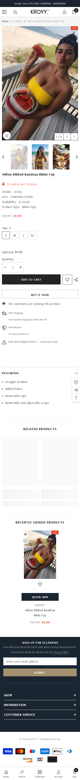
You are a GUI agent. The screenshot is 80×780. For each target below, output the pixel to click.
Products (18, 21)
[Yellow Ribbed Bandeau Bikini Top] (40, 554)
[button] (67, 136)
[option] (40, 83)
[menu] (4, 12)
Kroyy (18, 192)
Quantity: (8, 259)
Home (5, 21)
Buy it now (40, 295)
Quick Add (40, 597)
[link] (20, 496)
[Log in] (65, 12)
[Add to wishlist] (67, 279)
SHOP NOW (59, 3)
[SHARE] (75, 279)
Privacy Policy (61, 652)
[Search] (15, 12)
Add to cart (31, 279)
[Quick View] (25, 534)
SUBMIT (40, 672)
